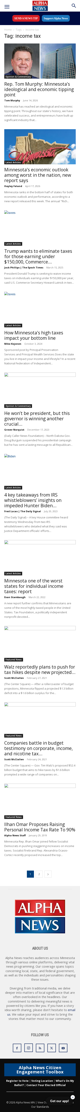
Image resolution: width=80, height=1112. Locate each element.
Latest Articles (13, 162)
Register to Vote (17, 1081)
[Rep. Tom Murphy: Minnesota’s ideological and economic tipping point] (40, 61)
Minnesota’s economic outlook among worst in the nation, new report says (37, 175)
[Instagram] (28, 1047)
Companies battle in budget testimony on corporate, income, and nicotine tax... (38, 748)
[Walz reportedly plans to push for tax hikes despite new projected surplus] (40, 643)
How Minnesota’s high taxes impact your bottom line (33, 335)
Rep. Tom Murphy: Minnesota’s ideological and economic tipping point (39, 89)
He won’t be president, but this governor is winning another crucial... (37, 418)
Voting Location (42, 1081)
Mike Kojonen (12, 343)
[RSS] (40, 1048)
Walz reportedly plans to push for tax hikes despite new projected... (40, 669)
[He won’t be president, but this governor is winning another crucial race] (40, 390)
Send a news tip (26, 18)
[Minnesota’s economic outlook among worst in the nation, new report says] (40, 146)
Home (8, 29)
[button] (7, 7)
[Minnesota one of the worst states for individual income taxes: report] (40, 557)
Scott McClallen (14, 677)
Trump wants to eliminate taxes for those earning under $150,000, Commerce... (38, 256)
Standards (42, 1107)
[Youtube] (63, 1048)
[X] (51, 1048)
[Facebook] (17, 1048)
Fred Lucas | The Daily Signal (22, 511)
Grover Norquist (14, 429)
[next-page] (48, 874)
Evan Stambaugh (15, 597)
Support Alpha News (56, 18)
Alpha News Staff (15, 835)
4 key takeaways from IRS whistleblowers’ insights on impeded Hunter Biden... (32, 500)
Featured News (14, 659)
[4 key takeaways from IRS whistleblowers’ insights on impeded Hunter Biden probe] (40, 471)
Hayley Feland (13, 186)
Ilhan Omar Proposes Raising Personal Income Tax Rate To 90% (39, 827)
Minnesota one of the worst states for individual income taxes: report (33, 586)
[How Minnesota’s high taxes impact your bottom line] (40, 309)
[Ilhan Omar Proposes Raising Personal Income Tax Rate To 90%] (40, 801)
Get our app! (59, 1101)
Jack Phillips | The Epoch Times (23, 267)
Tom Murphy (12, 100)
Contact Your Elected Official (46, 1085)
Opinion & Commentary (18, 76)
